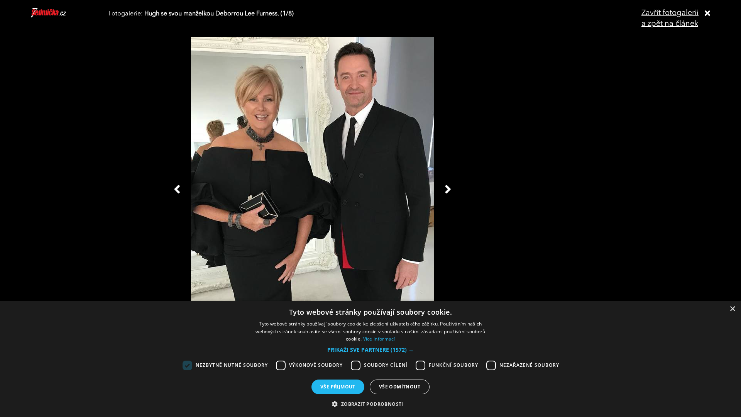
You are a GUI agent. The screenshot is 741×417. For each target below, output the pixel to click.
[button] (370, 350)
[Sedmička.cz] (58, 16)
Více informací (379, 339)
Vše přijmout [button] (337, 386)
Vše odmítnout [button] (399, 386)
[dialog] (370, 359)
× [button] (732, 309)
